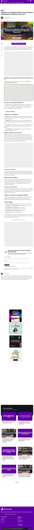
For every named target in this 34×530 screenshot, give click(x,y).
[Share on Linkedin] (10, 20)
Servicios (5, 9)
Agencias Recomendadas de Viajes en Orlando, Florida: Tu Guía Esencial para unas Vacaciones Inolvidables (25, 475)
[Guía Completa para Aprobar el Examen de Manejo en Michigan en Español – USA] (25, 416)
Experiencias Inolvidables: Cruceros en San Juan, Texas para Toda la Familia (8, 475)
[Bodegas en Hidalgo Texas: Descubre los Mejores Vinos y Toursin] (9, 416)
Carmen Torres (7, 17)
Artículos (2, 9)
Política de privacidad (14, 528)
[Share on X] (7, 20)
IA (4, 514)
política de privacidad (11, 266)
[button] (29, 528)
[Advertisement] (17, 6)
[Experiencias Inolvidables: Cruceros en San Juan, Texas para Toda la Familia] (9, 469)
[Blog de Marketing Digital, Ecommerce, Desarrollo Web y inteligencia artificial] (4, 1)
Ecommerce (7, 514)
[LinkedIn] (22, 525)
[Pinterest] (20, 525)
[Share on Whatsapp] (8, 20)
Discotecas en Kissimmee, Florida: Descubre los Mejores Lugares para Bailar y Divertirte (25, 439)
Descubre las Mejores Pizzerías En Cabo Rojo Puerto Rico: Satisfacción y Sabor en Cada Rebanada (25, 457)
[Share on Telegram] (2, 52)
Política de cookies (20, 528)
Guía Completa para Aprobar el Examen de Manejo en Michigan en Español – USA (24, 422)
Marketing (11, 514)
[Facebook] (18, 525)
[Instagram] (19, 525)
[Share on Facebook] (5, 20)
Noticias (15, 514)
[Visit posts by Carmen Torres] (2, 18)
